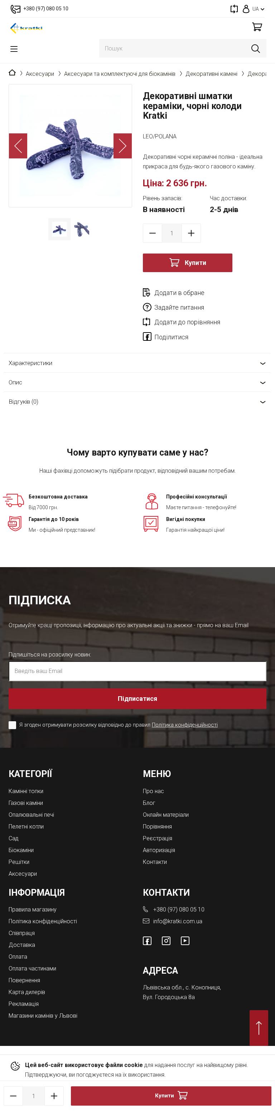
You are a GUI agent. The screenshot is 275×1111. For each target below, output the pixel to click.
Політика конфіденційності (185, 725)
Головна (12, 73)
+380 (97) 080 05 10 (178, 909)
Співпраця (22, 933)
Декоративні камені (211, 73)
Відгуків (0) (23, 401)
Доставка (22, 945)
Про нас (153, 791)
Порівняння (157, 826)
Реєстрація (157, 838)
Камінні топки (26, 791)
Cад (14, 838)
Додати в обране (179, 292)
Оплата (18, 956)
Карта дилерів (27, 992)
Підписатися (137, 698)
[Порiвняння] (234, 8)
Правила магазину (33, 909)
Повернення (24, 980)
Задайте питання (179, 307)
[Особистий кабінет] (246, 8)
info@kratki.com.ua (177, 921)
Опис (15, 382)
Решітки (19, 862)
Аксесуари (40, 73)
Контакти (155, 862)
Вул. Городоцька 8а (169, 997)
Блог (149, 803)
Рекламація (24, 1004)
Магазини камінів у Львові (43, 1015)
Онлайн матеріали (166, 814)
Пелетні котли (26, 826)
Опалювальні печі (31, 814)
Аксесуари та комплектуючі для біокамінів (119, 73)
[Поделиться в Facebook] (148, 338)
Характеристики (30, 363)
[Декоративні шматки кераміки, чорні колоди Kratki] (70, 145)
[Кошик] (257, 26)
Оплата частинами (32, 968)
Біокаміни (21, 850)
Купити (195, 262)
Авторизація (159, 850)
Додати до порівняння (187, 322)
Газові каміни (26, 803)
